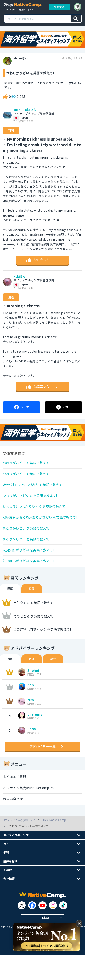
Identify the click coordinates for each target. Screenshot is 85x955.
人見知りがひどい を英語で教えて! (28, 550)
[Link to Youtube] (42, 905)
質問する (59, 7)
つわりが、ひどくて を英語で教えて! (30, 495)
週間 (10, 588)
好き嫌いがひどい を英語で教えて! (28, 560)
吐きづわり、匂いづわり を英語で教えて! (33, 484)
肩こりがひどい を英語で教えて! (26, 528)
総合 (53, 659)
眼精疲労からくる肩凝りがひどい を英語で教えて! (40, 517)
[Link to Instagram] (53, 905)
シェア (25, 407)
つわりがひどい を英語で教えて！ (28, 473)
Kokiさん (19, 276)
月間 (31, 588)
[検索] (76, 18)
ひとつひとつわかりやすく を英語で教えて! (34, 506)
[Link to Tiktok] (63, 905)
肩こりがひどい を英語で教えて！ (28, 539)
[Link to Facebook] (32, 905)
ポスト (67, 407)
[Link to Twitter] (22, 905)
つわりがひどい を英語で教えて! (26, 462)
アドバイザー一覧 (42, 746)
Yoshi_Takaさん (24, 109)
